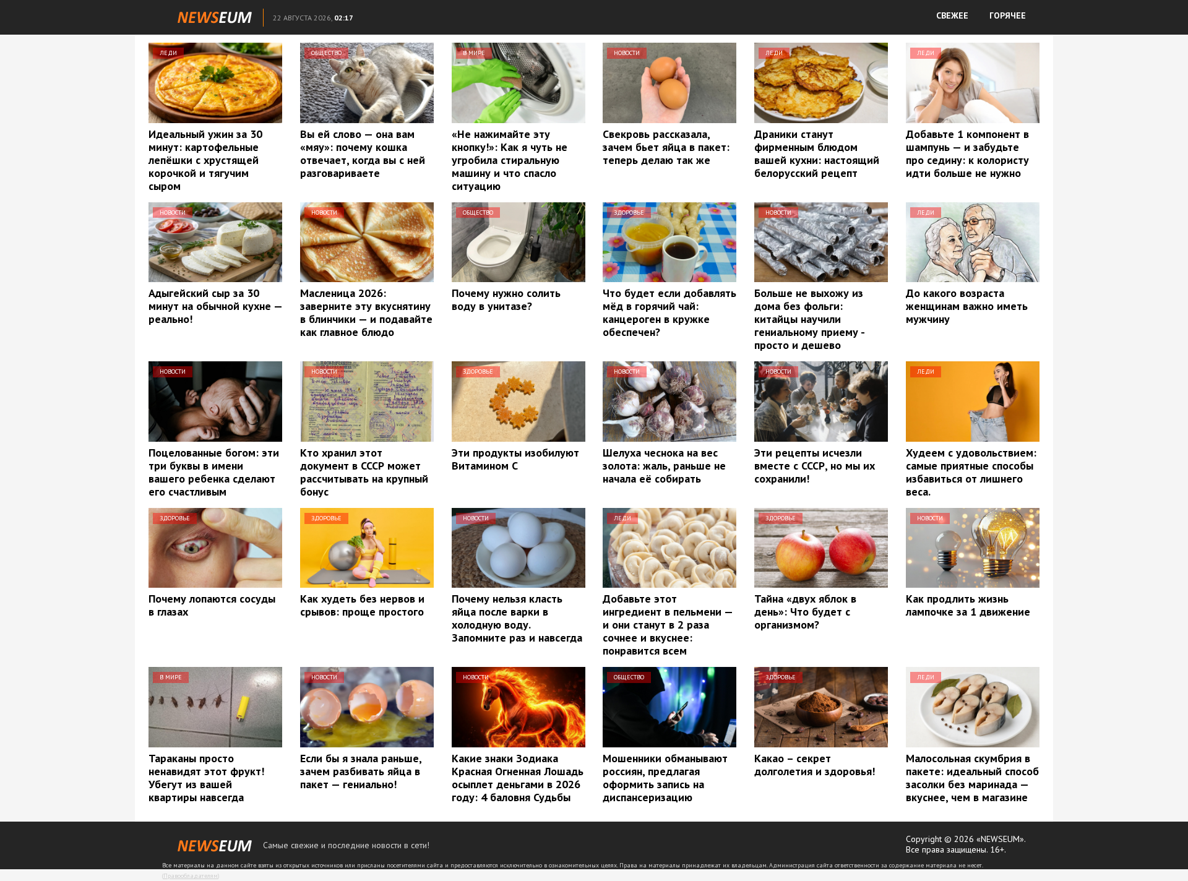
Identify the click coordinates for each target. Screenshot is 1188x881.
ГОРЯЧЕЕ (1007, 15)
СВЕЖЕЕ (952, 15)
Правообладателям (190, 876)
